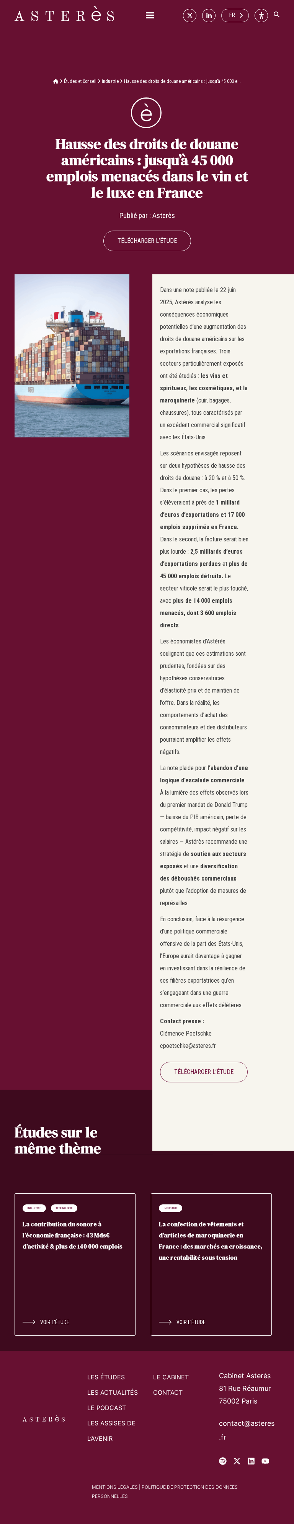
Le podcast (106, 1408)
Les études (106, 1377)
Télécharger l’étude (147, 240)
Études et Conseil (80, 81)
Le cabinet (171, 1377)
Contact (168, 1392)
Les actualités (112, 1392)
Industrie (110, 81)
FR (232, 15)
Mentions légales (115, 1487)
